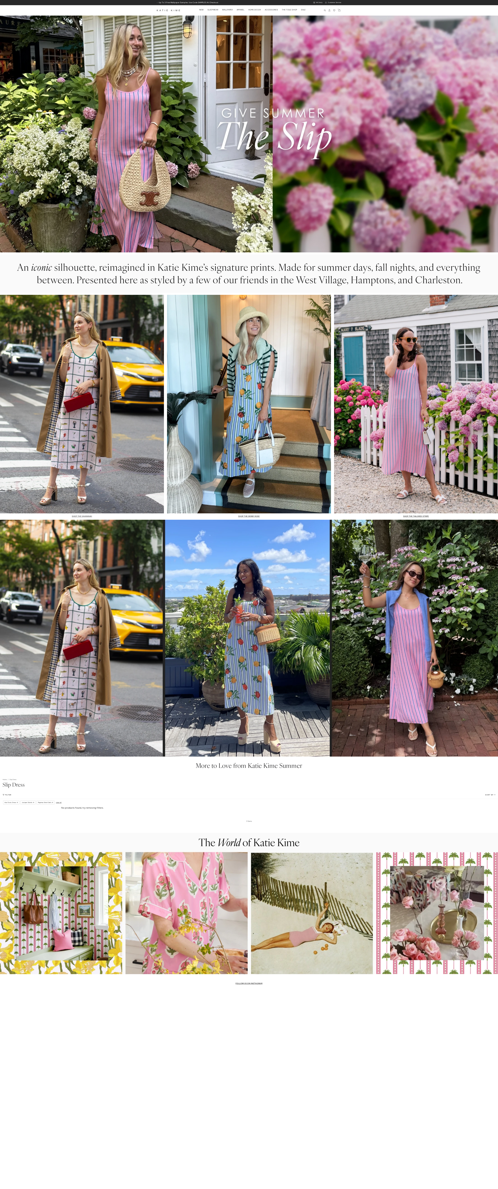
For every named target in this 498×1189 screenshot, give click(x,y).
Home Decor (254, 10)
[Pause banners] (157, 2)
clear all (59, 802)
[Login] (329, 10)
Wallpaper (227, 10)
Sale (303, 10)
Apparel (240, 10)
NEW (201, 10)
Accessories (271, 10)
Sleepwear (213, 10)
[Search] (325, 10)
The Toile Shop (289, 10)
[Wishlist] (334, 10)
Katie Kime (169, 10)
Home (5, 779)
